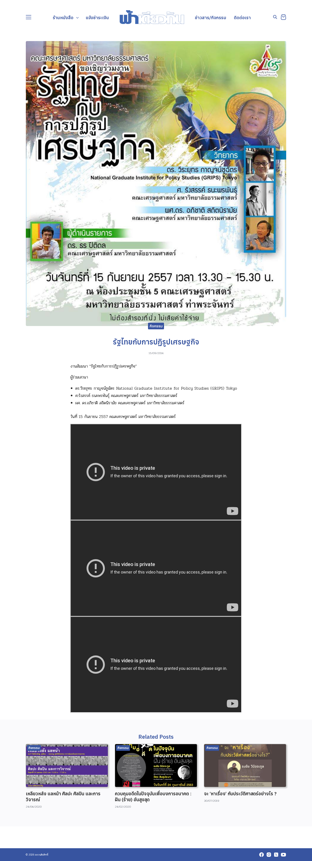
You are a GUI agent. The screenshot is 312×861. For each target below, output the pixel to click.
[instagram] (269, 854)
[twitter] (276, 854)
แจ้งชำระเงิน (97, 17)
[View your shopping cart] (283, 17)
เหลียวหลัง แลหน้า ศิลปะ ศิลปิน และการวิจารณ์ (63, 797)
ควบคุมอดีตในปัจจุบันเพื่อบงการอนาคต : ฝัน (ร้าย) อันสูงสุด (153, 797)
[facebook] (261, 854)
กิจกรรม (156, 326)
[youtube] (283, 854)
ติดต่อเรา (242, 17)
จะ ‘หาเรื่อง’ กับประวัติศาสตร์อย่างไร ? (240, 794)
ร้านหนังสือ (63, 17)
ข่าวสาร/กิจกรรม (210, 17)
